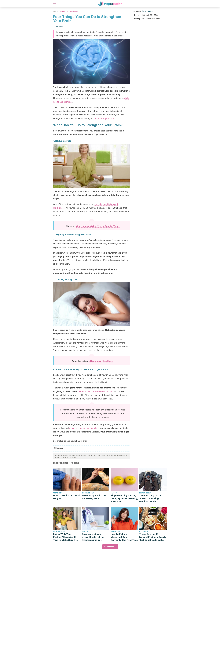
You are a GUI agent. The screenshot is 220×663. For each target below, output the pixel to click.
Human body (116, 531)
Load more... (110, 547)
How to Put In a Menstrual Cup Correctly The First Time (124, 537)
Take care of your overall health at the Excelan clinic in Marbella (93, 537)
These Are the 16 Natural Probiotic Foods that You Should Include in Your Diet (152, 537)
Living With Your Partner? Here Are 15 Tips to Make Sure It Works (64, 537)
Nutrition (143, 531)
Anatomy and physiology (69, 11)
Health (55, 11)
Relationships (59, 531)
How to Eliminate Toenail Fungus (67, 497)
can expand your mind (104, 118)
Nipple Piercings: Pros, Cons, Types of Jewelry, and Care (124, 498)
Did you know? (88, 493)
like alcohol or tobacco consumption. (95, 391)
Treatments (58, 493)
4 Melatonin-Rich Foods (101, 361)
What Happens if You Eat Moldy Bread (94, 497)
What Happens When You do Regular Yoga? (98, 226)
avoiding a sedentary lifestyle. (83, 428)
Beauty (114, 493)
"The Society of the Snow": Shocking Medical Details (150, 498)
